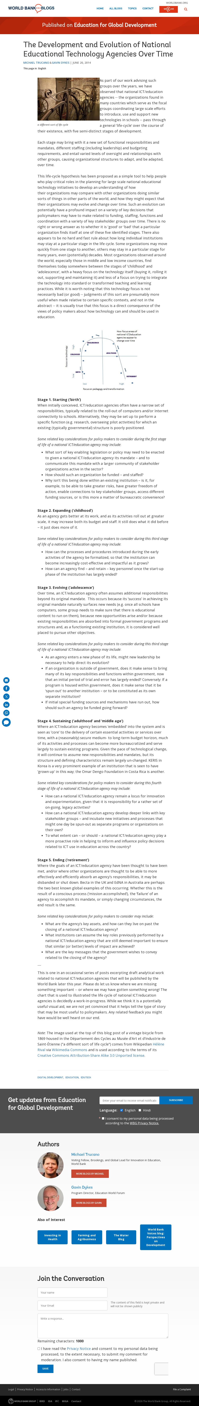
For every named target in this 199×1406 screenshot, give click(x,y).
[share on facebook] (6, 688)
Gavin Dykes (60, 62)
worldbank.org (177, 3)
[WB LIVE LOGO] (168, 10)
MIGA (65, 1401)
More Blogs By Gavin (89, 1202)
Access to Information (48, 1389)
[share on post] (6, 696)
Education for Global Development (115, 25)
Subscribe (176, 1100)
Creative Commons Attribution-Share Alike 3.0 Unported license (91, 1055)
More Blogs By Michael (90, 1173)
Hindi (147, 1110)
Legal (11, 1389)
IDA (50, 1401)
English (42, 68)
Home (100, 8)
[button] (185, 9)
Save (45, 1368)
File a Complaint (182, 1389)
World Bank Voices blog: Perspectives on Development (155, 1237)
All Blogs (115, 8)
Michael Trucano (36, 62)
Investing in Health (52, 1237)
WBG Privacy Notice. (144, 1123)
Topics (132, 8)
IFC (57, 1401)
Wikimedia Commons (69, 1049)
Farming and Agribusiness (87, 1237)
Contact (148, 8)
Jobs (66, 1389)
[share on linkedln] (6, 705)
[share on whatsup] (6, 713)
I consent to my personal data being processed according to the (139, 1120)
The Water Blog (121, 1237)
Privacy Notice (79, 1348)
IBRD (42, 1401)
